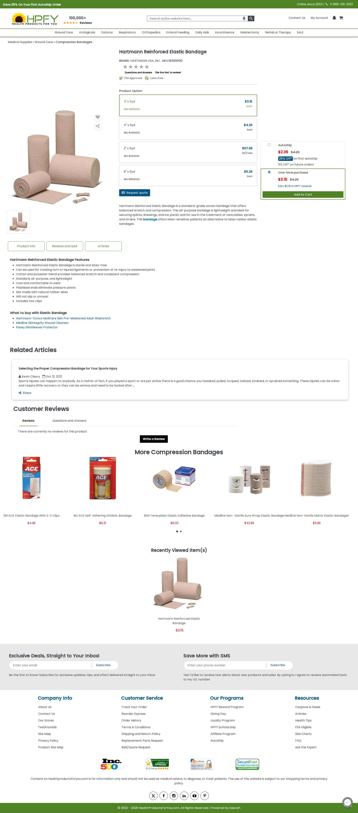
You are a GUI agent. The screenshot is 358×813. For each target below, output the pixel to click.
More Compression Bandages (179, 452)
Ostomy (107, 32)
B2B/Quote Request (136, 747)
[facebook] (163, 796)
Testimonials (47, 727)
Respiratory (127, 32)
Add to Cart (303, 194)
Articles (103, 246)
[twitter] (153, 796)
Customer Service (142, 698)
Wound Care (64, 32)
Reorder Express (134, 714)
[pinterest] (204, 796)
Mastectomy (249, 32)
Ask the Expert (306, 747)
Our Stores (46, 720)
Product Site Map (50, 747)
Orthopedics (151, 32)
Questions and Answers (138, 72)
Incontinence (224, 32)
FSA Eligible (303, 727)
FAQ (298, 740)
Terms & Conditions (136, 727)
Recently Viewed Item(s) (179, 550)
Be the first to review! (168, 72)
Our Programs (227, 698)
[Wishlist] (97, 117)
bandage (150, 219)
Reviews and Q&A (65, 246)
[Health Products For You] (35, 18)
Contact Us (297, 18)
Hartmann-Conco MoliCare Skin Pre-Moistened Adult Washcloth (63, 318)
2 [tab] (181, 531)
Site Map (44, 734)
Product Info (26, 246)
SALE (300, 32)
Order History (131, 720)
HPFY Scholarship (223, 727)
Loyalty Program (223, 720)
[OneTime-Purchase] (269, 173)
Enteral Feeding (177, 32)
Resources (307, 698)
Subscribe (103, 665)
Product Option (130, 91)
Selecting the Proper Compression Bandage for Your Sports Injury (68, 368)
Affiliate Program (223, 734)
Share (27, 393)
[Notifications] (334, 18)
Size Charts (303, 734)
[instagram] (174, 796)
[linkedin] (184, 796)
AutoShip (217, 740)
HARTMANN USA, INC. (140, 60)
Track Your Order (134, 707)
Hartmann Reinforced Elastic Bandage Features (50, 260)
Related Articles (33, 349)
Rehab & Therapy (278, 32)
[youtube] (194, 796)
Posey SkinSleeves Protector (37, 327)
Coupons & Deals (307, 707)
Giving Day (218, 714)
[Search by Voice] (244, 18)
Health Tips (303, 720)
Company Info (55, 698)
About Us (44, 707)
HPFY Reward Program (227, 707)
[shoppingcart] (341, 18)
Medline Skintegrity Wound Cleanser (42, 323)
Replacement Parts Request (142, 740)
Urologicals (87, 32)
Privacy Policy (48, 740)
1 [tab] (177, 531)
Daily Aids (202, 32)
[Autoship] (269, 146)
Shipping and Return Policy (141, 734)
